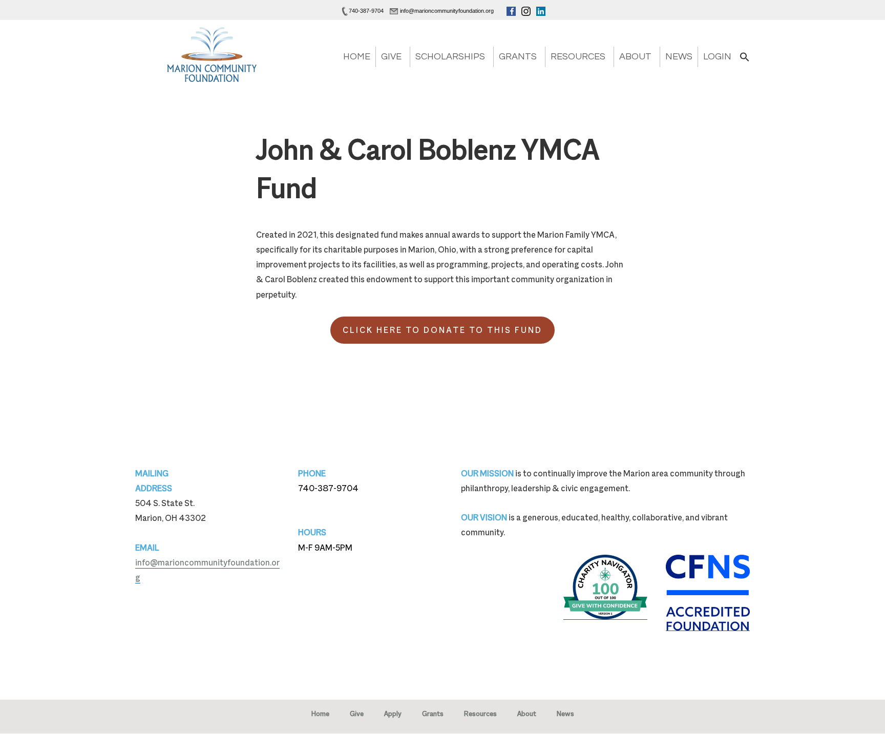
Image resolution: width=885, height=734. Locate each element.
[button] (745, 60)
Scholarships (450, 56)
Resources (578, 56)
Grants (518, 56)
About (635, 56)
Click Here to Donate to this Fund (442, 330)
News (678, 56)
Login (717, 56)
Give (391, 56)
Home (356, 56)
